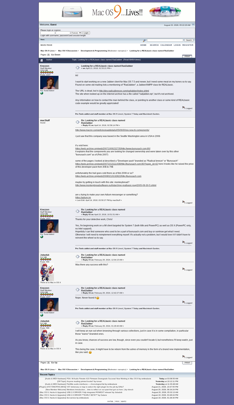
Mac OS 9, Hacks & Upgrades (52, 392)
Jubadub (44, 255)
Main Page (46, 45)
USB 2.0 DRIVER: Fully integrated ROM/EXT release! (89, 392)
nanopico (122, 51)
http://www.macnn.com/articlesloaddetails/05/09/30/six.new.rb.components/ (112, 130)
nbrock (130, 390)
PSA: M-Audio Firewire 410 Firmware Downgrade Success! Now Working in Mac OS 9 (102, 379)
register (57, 30)
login (49, 30)
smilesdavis (146, 379)
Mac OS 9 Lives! (116, 114)
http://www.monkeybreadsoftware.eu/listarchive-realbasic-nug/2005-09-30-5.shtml (115, 185)
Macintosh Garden (151, 114)
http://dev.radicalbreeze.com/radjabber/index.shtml (124, 91)
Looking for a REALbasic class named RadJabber (107, 66)
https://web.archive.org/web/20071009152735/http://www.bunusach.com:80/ (112, 148)
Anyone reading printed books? (80, 381)
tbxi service (71, 398)
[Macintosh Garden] (41, 94)
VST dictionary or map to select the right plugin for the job (91, 387)
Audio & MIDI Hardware (55, 379)
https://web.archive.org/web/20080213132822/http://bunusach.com (108, 176)
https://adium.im (83, 197)
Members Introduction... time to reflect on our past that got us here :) (95, 390)
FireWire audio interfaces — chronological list (85, 384)
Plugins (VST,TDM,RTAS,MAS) (52, 387)
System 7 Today (131, 114)
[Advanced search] (144, 40)
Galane (104, 395)
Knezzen (44, 66)
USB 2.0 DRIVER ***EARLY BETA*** (82, 395)
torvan (99, 381)
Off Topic (61, 381)
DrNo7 (121, 387)
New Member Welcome (55, 390)
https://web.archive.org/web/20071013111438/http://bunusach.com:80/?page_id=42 (116, 164)
